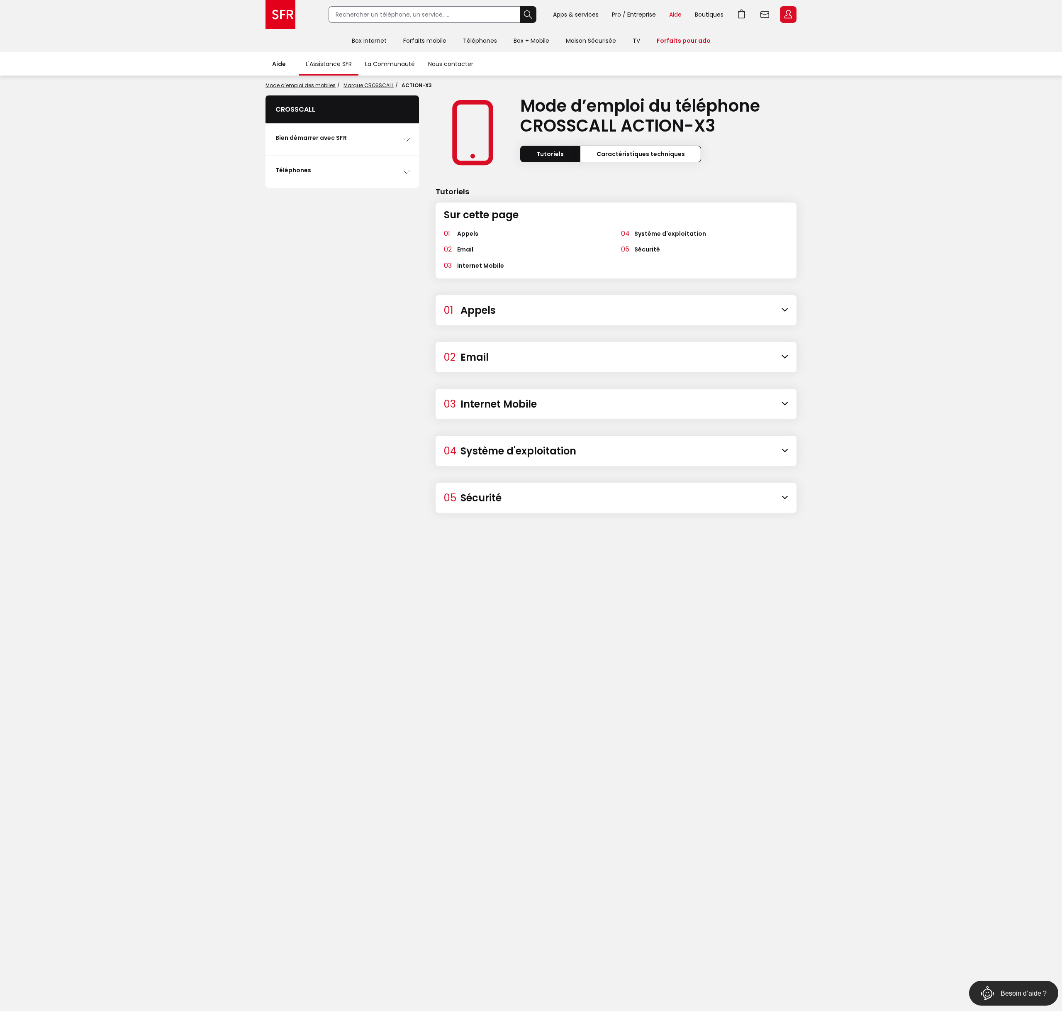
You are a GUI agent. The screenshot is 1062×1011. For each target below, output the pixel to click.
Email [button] (465, 249)
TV (636, 41)
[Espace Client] (787, 15)
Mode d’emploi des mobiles (301, 85)
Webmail (765, 14)
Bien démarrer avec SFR (311, 138)
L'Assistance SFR (329, 64)
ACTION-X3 (417, 85)
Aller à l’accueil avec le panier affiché (741, 14)
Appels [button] (467, 234)
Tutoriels (550, 154)
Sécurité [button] (647, 249)
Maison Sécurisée (591, 41)
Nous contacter (450, 64)
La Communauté (390, 64)
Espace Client (788, 14)
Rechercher (528, 14)
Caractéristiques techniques (641, 154)
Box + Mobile (531, 41)
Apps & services (576, 14)
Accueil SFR (280, 14)
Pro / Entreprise (634, 14)
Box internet (369, 41)
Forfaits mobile (424, 41)
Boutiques (709, 14)
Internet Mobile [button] (480, 265)
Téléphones (480, 41)
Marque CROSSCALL (368, 85)
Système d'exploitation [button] (670, 234)
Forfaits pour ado (684, 41)
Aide (675, 14)
